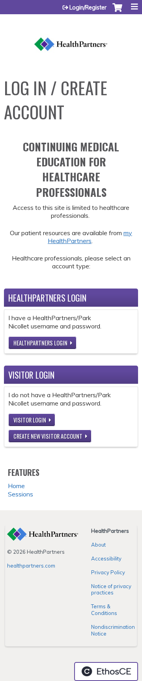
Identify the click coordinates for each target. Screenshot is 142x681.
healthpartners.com (31, 565)
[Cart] (117, 11)
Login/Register (87, 7)
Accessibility (106, 558)
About (98, 544)
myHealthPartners (90, 237)
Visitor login (29, 420)
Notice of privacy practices (111, 589)
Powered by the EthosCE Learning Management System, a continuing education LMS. (106, 671)
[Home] (71, 35)
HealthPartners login (40, 343)
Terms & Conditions (104, 609)
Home (16, 486)
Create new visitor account (47, 436)
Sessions (20, 494)
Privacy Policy (108, 572)
